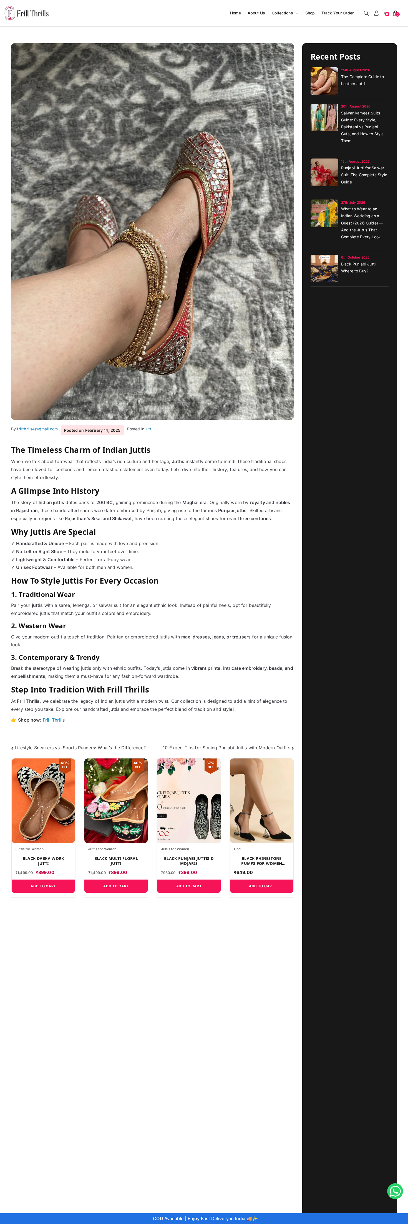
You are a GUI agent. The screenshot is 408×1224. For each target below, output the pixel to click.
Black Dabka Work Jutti (43, 861)
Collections (282, 13)
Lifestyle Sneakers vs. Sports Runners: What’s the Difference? (80, 747)
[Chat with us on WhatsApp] (395, 1191)
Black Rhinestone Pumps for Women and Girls (261, 861)
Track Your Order (337, 13)
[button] (296, 12)
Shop (310, 13)
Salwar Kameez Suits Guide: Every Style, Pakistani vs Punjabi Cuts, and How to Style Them (362, 127)
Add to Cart (43, 886)
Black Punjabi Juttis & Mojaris (189, 861)
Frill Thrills (54, 720)
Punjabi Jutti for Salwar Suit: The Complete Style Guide (364, 175)
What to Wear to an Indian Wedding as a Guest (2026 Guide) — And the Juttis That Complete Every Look (362, 223)
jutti (148, 428)
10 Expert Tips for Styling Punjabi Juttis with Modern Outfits (226, 747)
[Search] (366, 13)
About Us (256, 13)
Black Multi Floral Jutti (116, 861)
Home (235, 13)
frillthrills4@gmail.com (37, 428)
